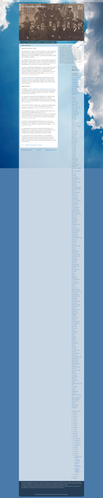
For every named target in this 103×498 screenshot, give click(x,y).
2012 (74, 476)
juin (75, 449)
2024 (74, 416)
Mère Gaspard (75, 301)
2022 (74, 420)
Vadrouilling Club (75, 397)
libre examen (74, 282)
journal (73, 271)
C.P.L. (73, 151)
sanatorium (74, 360)
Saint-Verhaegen (75, 356)
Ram (73, 345)
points (73, 336)
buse (73, 143)
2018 (74, 427)
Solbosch (74, 365)
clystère (73, 194)
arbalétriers (74, 114)
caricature (74, 164)
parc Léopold (74, 323)
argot (73, 116)
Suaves (73, 373)
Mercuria (74, 299)
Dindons (73, 215)
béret (73, 128)
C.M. (73, 148)
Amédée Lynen (75, 107)
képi (73, 274)
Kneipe (73, 276)
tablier (73, 378)
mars (75, 455)
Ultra (73, 389)
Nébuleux (28, 145)
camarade (74, 159)
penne (73, 324)
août (75, 445)
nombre (73, 316)
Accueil (23, 42)
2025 (74, 414)
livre (73, 286)
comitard (74, 195)
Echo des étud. (75, 229)
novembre (76, 440)
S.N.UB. (73, 355)
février (75, 474)
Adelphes (74, 104)
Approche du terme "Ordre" (77, 466)
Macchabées (74, 289)
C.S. (73, 154)
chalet (73, 175)
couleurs (73, 205)
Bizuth (73, 134)
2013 (74, 436)
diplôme (73, 217)
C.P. (72, 149)
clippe (73, 190)
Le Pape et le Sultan (77, 463)
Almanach (74, 106)
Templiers (74, 380)
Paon (73, 319)
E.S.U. (73, 225)
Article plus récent (26, 150)
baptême (74, 123)
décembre (76, 438)
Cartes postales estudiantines (34, 42)
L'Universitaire (75, 279)
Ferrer (73, 242)
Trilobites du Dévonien (77, 383)
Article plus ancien (50, 150)
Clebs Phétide (75, 189)
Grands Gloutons (75, 256)
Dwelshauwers (75, 224)
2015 (74, 433)
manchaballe (74, 294)
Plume (73, 333)
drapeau (73, 220)
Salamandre (74, 358)
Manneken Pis (75, 296)
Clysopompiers (75, 192)
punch (73, 341)
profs (73, 340)
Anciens (73, 111)
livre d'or (73, 287)
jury (72, 272)
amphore (74, 109)
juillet (75, 447)
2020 (74, 423)
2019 (74, 425)
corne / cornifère (75, 200)
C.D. (73, 144)
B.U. (73, 119)
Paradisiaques (33, 145)
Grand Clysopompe (76, 86)
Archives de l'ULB (75, 77)
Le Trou (73, 281)
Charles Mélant (75, 178)
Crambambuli (75, 207)
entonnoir (74, 234)
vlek (72, 402)
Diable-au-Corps (75, 214)
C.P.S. (73, 153)
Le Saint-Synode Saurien (77, 457)
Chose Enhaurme (75, 187)
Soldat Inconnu (75, 366)
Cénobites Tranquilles (76, 168)
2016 (74, 431)
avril (75, 453)
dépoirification (75, 212)
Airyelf (57, 494)
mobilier (73, 303)
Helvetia (73, 261)
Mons (73, 308)
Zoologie (74, 407)
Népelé (73, 314)
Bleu (73, 136)
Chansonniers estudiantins (49, 42)
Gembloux (74, 252)
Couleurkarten (75, 84)
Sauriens (74, 361)
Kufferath (74, 277)
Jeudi (73, 267)
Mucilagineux (74, 309)
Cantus (73, 163)
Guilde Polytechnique (76, 88)
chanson (73, 177)
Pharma (73, 328)
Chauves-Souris (75, 182)
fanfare (73, 241)
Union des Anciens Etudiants (76, 94)
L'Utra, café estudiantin (77, 460)
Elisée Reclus (75, 230)
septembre (76, 444)
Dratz (73, 222)
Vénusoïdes (74, 400)
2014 (74, 435)
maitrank (74, 293)
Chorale (73, 185)
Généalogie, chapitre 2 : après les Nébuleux (77, 470)
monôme (74, 306)
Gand (73, 247)
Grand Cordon (75, 254)
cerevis (73, 173)
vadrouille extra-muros (77, 394)
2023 (74, 418)
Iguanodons (74, 264)
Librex (73, 284)
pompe (73, 338)
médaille (73, 298)
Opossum (74, 318)
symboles (74, 376)
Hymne (73, 262)
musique (73, 311)
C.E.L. (73, 146)
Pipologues (74, 331)
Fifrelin (73, 244)
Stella (73, 371)
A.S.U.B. (73, 101)
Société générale (75, 363)
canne (73, 161)
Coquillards (74, 199)
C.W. (73, 156)
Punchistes (39, 145)
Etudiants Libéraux (76, 237)
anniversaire (74, 112)
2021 (74, 422)
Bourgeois (74, 141)
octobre (76, 442)
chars (73, 180)
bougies (73, 139)
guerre (73, 257)
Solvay (73, 368)
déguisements (75, 210)
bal (72, 121)
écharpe (73, 227)
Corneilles (74, 202)
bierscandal (74, 131)
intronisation (74, 266)
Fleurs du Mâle (75, 246)
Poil (72, 334)
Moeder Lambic (75, 304)
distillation (74, 219)
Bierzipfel (74, 133)
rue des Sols (74, 353)
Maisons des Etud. (76, 291)
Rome (73, 351)
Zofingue (74, 406)
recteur (73, 346)
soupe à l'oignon (75, 370)
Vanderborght (75, 399)
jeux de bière (74, 269)
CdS (73, 166)
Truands (73, 386)
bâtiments (74, 124)
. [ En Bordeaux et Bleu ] (32, 6)
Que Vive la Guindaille (76, 89)
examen (73, 239)
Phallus (73, 326)
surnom (73, 375)
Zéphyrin (74, 404)
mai (75, 451)
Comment (74, 197)
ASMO (73, 117)
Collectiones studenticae (74, 82)
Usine (73, 393)
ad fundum (74, 102)
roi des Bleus (74, 350)
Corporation (74, 204)
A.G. (73, 99)
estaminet (74, 235)
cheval (73, 183)
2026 (74, 412)
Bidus (73, 129)
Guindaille (74, 259)
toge (73, 381)
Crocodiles (74, 209)
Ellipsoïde (74, 232)
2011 (74, 478)
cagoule (73, 158)
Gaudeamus (74, 251)
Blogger (65, 494)
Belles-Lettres (75, 126)
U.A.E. (73, 388)
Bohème (73, 138)
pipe (73, 329)
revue (73, 348)
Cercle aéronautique (76, 171)
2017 (74, 429)
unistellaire (74, 391)
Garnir (73, 249)
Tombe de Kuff (75, 91)
